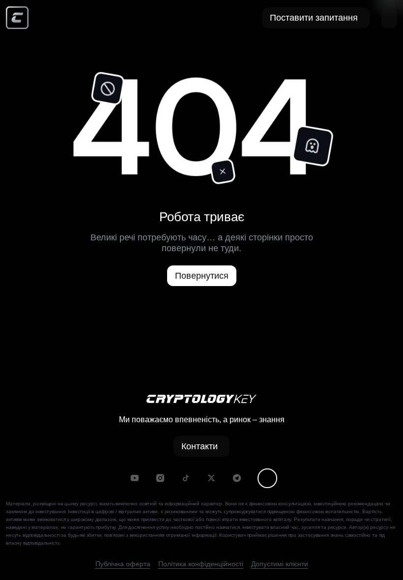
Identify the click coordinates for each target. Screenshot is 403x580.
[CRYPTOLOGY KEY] (17, 17)
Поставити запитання (314, 18)
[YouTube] (135, 478)
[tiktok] (186, 478)
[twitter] (211, 478)
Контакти (199, 446)
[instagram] (160, 478)
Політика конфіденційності (200, 564)
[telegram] (237, 478)
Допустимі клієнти (279, 564)
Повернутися (202, 276)
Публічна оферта (122, 564)
